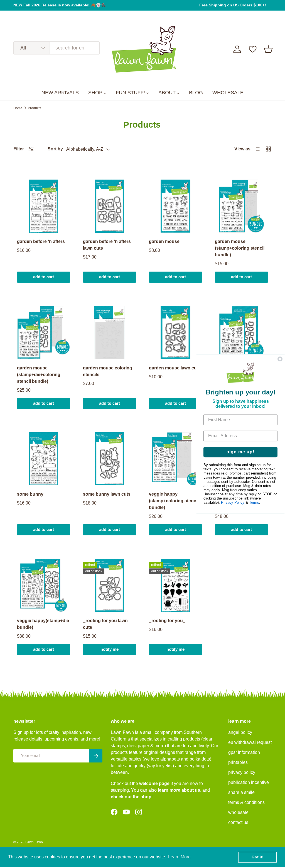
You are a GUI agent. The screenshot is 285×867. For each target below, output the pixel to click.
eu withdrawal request (250, 742)
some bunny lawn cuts (107, 494)
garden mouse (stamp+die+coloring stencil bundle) (38, 375)
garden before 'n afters (41, 241)
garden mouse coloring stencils (107, 371)
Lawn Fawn (34, 842)
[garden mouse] (175, 206)
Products (34, 108)
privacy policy (241, 772)
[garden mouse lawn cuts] (175, 332)
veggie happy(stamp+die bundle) (43, 624)
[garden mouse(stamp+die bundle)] (241, 332)
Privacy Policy (232, 502)
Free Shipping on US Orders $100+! (232, 5)
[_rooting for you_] (175, 585)
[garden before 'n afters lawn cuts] (109, 206)
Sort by (55, 148)
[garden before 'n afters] (43, 206)
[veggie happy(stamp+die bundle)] (43, 585)
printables (238, 762)
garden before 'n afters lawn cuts (107, 244)
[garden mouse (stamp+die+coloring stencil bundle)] (43, 332)
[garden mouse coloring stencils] (109, 332)
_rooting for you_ (167, 620)
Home (18, 108)
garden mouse (164, 241)
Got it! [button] (258, 857)
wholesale (238, 812)
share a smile (241, 792)
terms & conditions (246, 802)
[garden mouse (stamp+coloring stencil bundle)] (241, 206)
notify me (109, 649)
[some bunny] (43, 458)
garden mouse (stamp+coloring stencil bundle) (239, 248)
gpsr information (244, 752)
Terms (254, 502)
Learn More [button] (179, 856)
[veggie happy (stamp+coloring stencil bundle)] (175, 458)
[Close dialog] (280, 359)
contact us (238, 822)
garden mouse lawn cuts (175, 368)
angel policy (240, 732)
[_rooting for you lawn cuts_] (109, 585)
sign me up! (240, 451)
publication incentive (248, 782)
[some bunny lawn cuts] (109, 458)
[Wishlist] (253, 49)
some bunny (30, 494)
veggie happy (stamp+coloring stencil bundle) (173, 501)
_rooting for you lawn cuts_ (105, 624)
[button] (268, 49)
